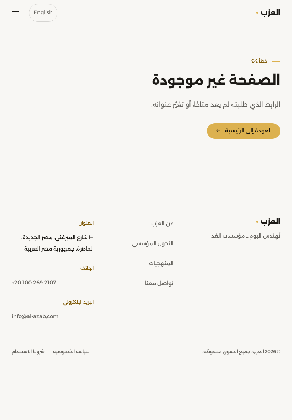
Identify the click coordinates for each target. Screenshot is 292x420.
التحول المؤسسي (152, 243)
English (43, 12)
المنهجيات (161, 263)
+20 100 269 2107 (34, 282)
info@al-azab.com (35, 316)
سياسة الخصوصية (71, 351)
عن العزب (162, 223)
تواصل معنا (159, 283)
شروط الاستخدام (28, 351)
